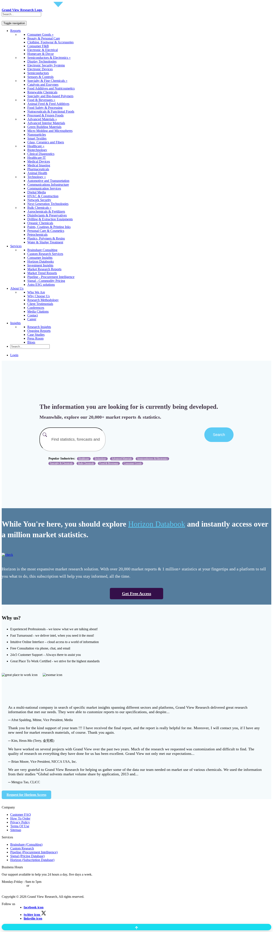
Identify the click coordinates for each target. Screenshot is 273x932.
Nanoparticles (36, 134)
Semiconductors (38, 73)
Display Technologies (42, 61)
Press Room (35, 338)
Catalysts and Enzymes (42, 84)
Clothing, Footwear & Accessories (50, 42)
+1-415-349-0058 (14, 885)
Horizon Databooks (40, 261)
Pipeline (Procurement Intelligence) (34, 852)
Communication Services (44, 188)
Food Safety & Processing (44, 107)
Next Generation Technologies (47, 204)
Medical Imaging (38, 165)
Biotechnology (37, 150)
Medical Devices (38, 161)
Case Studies (36, 334)
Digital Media (36, 192)
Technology (100, 458)
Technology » (36, 177)
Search (219, 435)
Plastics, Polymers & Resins (46, 238)
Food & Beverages (108, 463)
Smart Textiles (36, 138)
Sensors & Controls (40, 77)
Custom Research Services (45, 254)
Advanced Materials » (42, 119)
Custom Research (22, 848)
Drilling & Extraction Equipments (50, 219)
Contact (32, 315)
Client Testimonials (40, 304)
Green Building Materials (44, 127)
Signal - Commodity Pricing (46, 281)
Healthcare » (35, 146)
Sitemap (15, 830)
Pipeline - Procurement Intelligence (50, 277)
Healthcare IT (36, 157)
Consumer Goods (133, 463)
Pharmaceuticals (38, 169)
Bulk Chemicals (86, 463)
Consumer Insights (39, 257)
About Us (16, 288)
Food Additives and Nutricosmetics (51, 88)
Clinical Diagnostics (40, 154)
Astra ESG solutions (41, 284)
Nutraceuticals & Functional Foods (50, 111)
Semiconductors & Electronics (152, 458)
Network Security (39, 200)
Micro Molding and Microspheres (50, 131)
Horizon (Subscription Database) (32, 860)
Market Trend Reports (42, 273)
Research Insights (39, 327)
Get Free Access (136, 593)
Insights (15, 323)
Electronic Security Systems (46, 65)
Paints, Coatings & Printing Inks (49, 227)
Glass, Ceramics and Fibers (45, 142)
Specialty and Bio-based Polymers (50, 96)
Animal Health (37, 173)
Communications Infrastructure (48, 184)
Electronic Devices (40, 69)
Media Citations (38, 311)
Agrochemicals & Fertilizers (46, 211)
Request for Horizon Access (26, 795)
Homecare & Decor (40, 54)
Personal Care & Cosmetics (45, 231)
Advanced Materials (122, 458)
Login (14, 355)
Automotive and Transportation (48, 181)
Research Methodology (43, 300)
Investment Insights (40, 265)
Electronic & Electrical (42, 50)
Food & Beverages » (41, 100)
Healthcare (83, 458)
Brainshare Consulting (42, 250)
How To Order (20, 818)
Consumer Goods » (40, 34)
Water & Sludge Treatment (45, 242)
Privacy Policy (20, 822)
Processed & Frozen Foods (45, 115)
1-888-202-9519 (41, 885)
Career (31, 319)
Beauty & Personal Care (43, 38)
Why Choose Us (38, 296)
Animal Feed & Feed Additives (48, 104)
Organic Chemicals (40, 223)
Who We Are (36, 292)
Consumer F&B (38, 46)
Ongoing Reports (39, 331)
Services (16, 246)
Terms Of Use (19, 826)
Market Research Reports (44, 269)
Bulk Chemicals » (39, 207)
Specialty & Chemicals (61, 463)
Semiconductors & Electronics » (49, 57)
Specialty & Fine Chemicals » (47, 80)
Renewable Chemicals (42, 92)
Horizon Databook (156, 524)
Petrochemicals (37, 234)
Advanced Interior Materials (46, 123)
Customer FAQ (20, 814)
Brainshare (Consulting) (26, 844)
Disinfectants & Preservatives (47, 215)
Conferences (35, 307)
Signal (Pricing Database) (27, 856)
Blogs (31, 342)
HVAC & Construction (42, 196)
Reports (15, 30)
